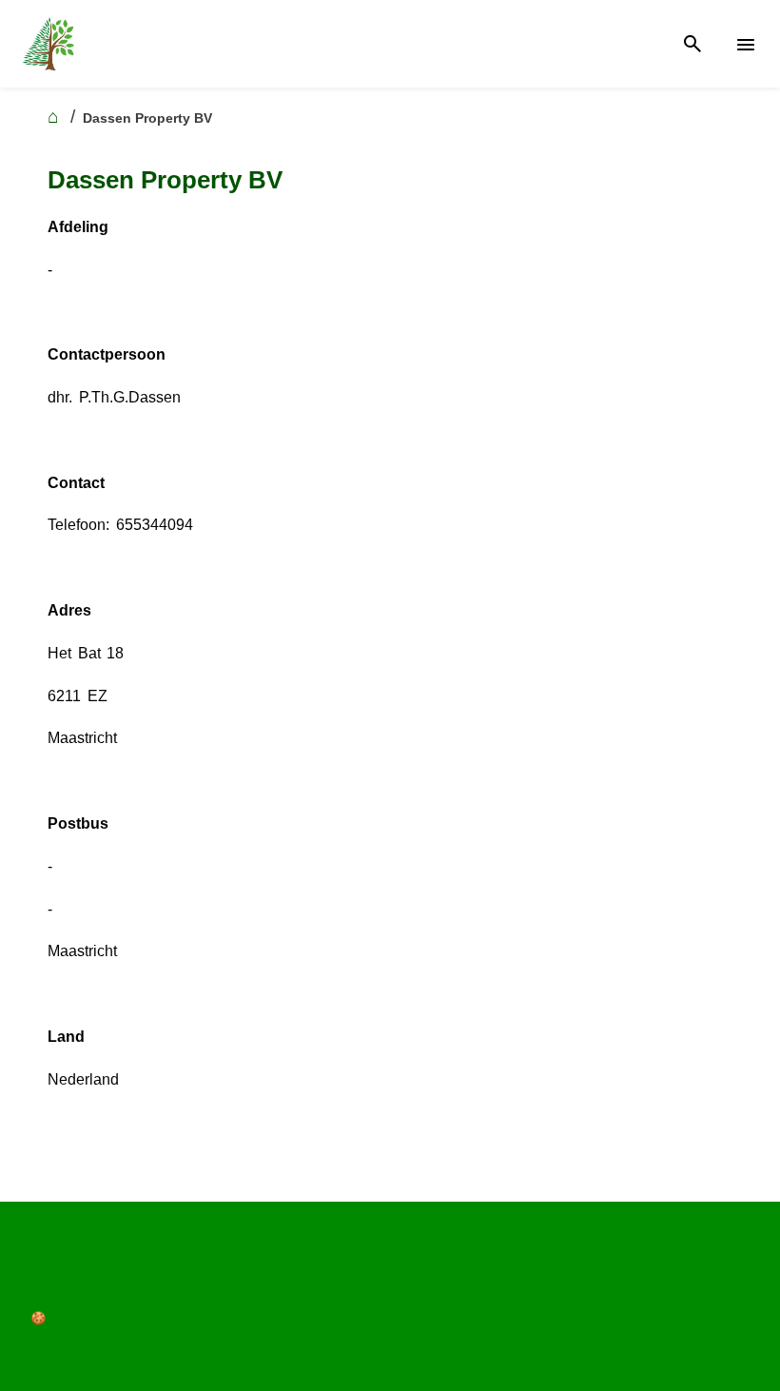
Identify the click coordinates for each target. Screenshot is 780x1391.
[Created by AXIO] (38, 1278)
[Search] (692, 44)
